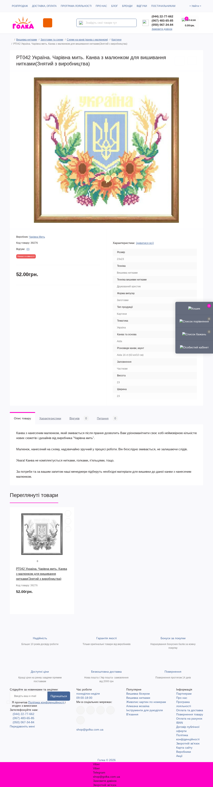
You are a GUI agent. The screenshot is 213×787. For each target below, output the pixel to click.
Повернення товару (189, 714)
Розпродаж (20, 6)
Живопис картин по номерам (146, 702)
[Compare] (68, 529)
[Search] (80, 23)
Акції (179, 756)
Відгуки (142, 6)
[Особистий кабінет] (194, 346)
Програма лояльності (76, 6)
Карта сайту (184, 747)
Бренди (127, 6)
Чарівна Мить (37, 236)
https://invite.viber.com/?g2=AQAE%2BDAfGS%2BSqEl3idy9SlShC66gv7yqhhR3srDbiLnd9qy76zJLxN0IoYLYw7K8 (110, 710)
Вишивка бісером (138, 693)
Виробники (183, 751)
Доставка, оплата (44, 6)
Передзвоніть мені (22, 726)
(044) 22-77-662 (162, 16)
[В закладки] (180, 60)
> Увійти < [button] (195, 6)
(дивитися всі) (145, 243)
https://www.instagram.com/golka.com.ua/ (90, 710)
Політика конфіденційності (46, 702)
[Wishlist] (68, 521)
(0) (28, 249)
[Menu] (47, 22)
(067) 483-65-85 (162, 20)
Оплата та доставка (189, 710)
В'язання (132, 714)
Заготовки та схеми (52, 39)
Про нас (101, 6)
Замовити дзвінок (162, 29)
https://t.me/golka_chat (80, 720)
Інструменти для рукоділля (144, 710)
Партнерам (184, 693)
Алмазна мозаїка (137, 706)
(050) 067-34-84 (162, 24)
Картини (116, 39)
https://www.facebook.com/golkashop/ (80, 710)
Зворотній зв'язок (187, 743)
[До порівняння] (192, 60)
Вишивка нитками (26, 39)
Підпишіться (59, 696)
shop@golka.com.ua (89, 729)
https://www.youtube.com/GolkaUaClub (100, 710)
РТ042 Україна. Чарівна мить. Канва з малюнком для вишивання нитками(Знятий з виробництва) (41, 573)
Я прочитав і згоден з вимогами (39, 704)
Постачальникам (163, 6)
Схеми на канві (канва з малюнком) (87, 39)
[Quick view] (68, 513)
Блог (114, 6)
